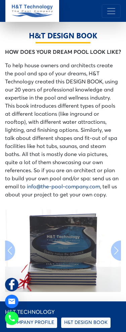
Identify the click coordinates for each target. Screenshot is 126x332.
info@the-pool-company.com (63, 186)
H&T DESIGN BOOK (86, 322)
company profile (31, 322)
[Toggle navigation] (111, 11)
